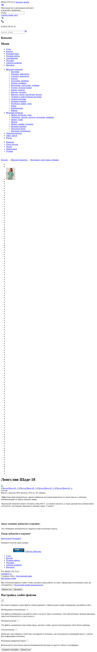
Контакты (10, 65)
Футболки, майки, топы (21, 104)
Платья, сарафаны (19, 83)
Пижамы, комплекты (20, 74)
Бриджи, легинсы (18, 92)
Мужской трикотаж (14, 113)
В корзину (16, 538)
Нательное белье (18, 129)
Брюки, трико (17, 119)
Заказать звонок (22, 2)
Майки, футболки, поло (21, 115)
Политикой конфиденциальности (28, 585)
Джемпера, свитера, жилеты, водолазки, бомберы (32, 117)
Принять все (6, 589)
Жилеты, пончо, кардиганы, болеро (26, 94)
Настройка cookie (8, 578)
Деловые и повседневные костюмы (26, 97)
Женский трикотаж (14, 69)
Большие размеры (18, 101)
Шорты (14, 110)
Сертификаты (12, 58)
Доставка (10, 60)
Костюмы (15, 72)
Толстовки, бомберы (20, 81)
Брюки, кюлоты (18, 90)
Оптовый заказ (12, 54)
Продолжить (6, 538)
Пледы (9, 138)
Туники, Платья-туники (21, 88)
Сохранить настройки (10, 650)
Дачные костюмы (18, 99)
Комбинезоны (17, 108)
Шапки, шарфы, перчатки (22, 124)
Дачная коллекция (14, 133)
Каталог (9, 51)
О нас (8, 49)
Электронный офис (23, 576)
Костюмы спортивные (20, 131)
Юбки (13, 106)
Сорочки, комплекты (20, 76)
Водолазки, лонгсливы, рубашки (25, 85)
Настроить (18, 589)
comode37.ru (6, 574)
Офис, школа (11, 135)
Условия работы (13, 56)
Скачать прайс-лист (9, 15)
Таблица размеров (14, 63)
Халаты (14, 78)
